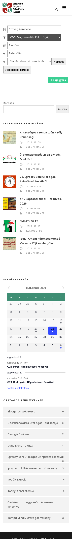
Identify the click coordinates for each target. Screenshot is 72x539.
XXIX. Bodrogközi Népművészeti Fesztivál (30, 382)
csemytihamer (35, 146)
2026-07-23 (33, 164)
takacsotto (34, 230)
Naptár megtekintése (18, 388)
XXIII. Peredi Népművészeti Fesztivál (27, 366)
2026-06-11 (33, 248)
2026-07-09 (33, 186)
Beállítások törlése (17, 70)
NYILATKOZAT (29, 221)
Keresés (59, 62)
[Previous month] (9, 288)
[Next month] (63, 288)
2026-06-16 (33, 208)
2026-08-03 (33, 142)
